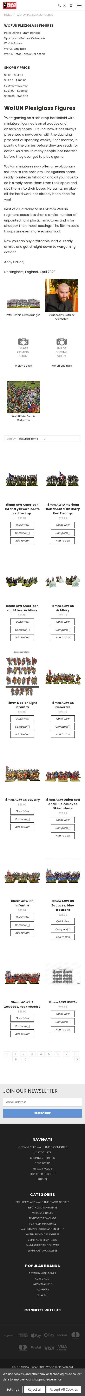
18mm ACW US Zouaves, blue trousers (62, 905)
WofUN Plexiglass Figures (42, 1234)
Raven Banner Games (42, 1273)
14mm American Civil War (42, 1245)
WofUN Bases (13, 43)
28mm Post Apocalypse (42, 1250)
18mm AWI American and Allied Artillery (22, 608)
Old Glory (42, 1289)
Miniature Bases (42, 1213)
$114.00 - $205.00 (15, 80)
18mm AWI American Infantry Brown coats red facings (22, 509)
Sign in (34, 1174)
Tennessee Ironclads (42, 1218)
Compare (21, 533)
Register (49, 1174)
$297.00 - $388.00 (16, 91)
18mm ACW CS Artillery (63, 608)
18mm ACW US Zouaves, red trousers (22, 1004)
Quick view (22, 525)
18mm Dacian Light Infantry (22, 705)
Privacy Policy (42, 1168)
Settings (12, 1389)
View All (42, 1295)
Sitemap (42, 1179)
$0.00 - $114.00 (13, 75)
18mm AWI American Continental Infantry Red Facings (63, 509)
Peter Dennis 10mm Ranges (22, 33)
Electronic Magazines (42, 1207)
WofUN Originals (15, 49)
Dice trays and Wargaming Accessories (42, 1202)
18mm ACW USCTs (63, 1002)
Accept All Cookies (64, 1389)
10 (25, 1059)
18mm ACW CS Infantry (22, 903)
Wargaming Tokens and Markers (42, 1229)
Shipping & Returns (42, 1158)
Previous (6, 1392)
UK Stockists (42, 1152)
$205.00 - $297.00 (16, 86)
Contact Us (42, 1163)
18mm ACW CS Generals (63, 705)
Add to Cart (22, 540)
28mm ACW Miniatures (42, 1240)
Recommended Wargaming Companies (42, 1147)
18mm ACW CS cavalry (22, 800)
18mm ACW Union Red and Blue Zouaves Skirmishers (63, 804)
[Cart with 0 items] (70, 5)
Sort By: (11, 439)
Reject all (34, 1389)
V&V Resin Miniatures (42, 1223)
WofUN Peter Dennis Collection (24, 54)
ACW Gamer (42, 1278)
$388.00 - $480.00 (16, 96)
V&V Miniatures (43, 1284)
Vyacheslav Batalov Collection (24, 38)
